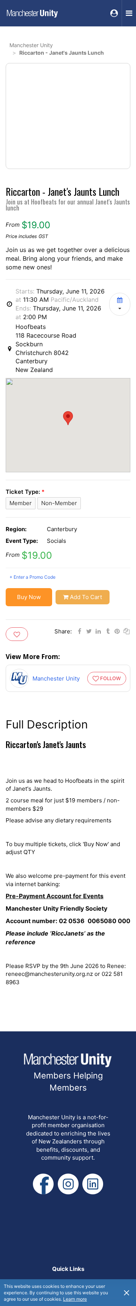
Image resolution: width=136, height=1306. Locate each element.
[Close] (126, 1292)
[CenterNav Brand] (32, 13)
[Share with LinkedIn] (98, 631)
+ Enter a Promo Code (32, 577)
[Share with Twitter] (89, 631)
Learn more (75, 1299)
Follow (110, 678)
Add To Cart (86, 597)
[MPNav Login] (114, 13)
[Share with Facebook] (79, 631)
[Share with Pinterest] (117, 631)
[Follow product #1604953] (17, 634)
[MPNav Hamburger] (129, 13)
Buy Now (29, 597)
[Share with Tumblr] (107, 631)
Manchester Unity (31, 45)
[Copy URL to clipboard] (126, 631)
